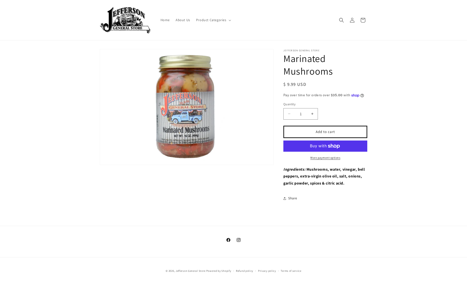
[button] (213, 20)
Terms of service (291, 271)
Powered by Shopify (218, 271)
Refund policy (244, 271)
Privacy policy (267, 271)
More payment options (325, 157)
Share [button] (292, 198)
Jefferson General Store (191, 271)
